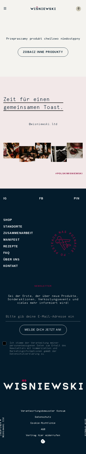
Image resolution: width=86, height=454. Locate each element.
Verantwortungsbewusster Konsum (43, 411)
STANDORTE (13, 226)
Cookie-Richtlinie (42, 423)
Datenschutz (43, 417)
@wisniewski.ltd (43, 124)
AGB (43, 429)
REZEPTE (10, 246)
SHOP (7, 219)
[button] (78, 9)
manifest (11, 239)
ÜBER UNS (11, 259)
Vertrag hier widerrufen (43, 435)
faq (6, 252)
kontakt (10, 266)
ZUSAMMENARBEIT (18, 233)
